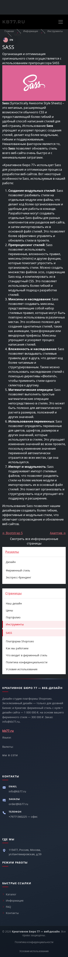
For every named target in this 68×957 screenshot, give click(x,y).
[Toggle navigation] (61, 21)
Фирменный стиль (18, 570)
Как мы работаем (17, 648)
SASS (9, 633)
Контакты (12, 913)
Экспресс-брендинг (18, 577)
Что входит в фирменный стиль (26, 655)
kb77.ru (13, 22)
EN (11, 39)
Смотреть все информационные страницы (34, 541)
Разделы (12, 552)
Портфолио (13, 617)
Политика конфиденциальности (26, 662)
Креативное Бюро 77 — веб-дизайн (36, 931)
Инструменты (55, 31)
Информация (30, 31)
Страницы (13, 593)
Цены (9, 610)
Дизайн (11, 562)
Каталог (11, 894)
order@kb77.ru (18, 804)
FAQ (8, 907)
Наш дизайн (14, 603)
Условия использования (21, 669)
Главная (9, 31)
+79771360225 (18, 816)
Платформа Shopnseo (20, 641)
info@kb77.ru (17, 791)
